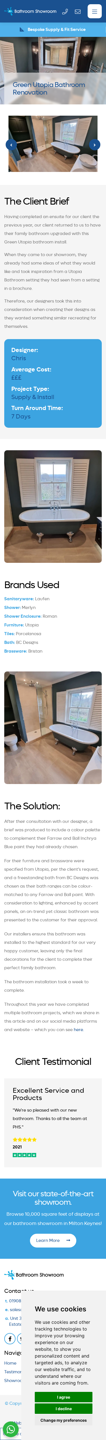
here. (79, 1029)
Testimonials (16, 1371)
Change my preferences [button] (63, 1420)
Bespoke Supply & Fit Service (56, 29)
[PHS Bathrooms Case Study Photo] (53, 144)
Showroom (15, 1380)
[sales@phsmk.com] (79, 11)
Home (10, 1363)
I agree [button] (63, 1397)
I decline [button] (64, 1408)
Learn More (48, 1240)
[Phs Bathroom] (22, 11)
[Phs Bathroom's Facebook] (10, 1338)
